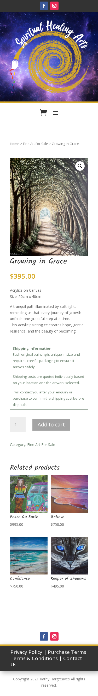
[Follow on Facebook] (44, 6)
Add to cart (51, 424)
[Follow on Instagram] (54, 6)
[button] (80, 166)
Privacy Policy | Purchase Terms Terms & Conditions (48, 655)
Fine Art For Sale (35, 143)
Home (14, 143)
